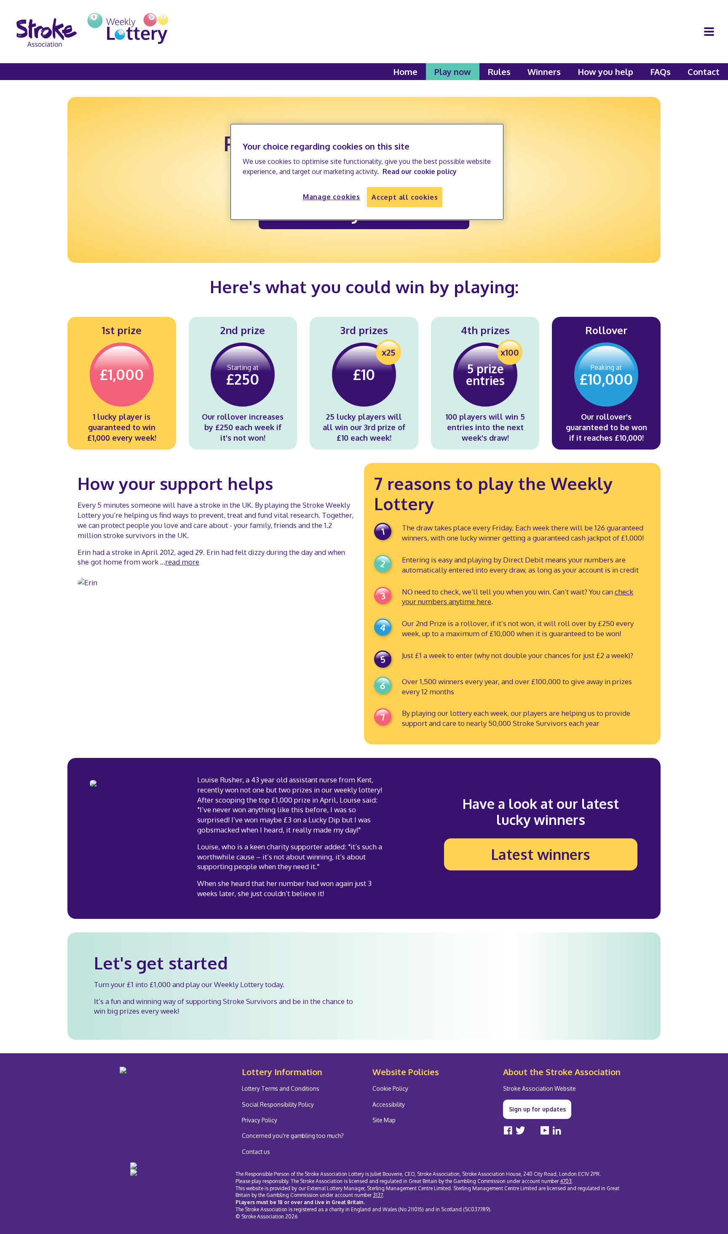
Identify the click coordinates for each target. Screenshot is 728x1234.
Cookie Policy (390, 1088)
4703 (566, 1181)
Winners (544, 71)
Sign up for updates (537, 1109)
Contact (704, 71)
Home (405, 71)
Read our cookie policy (420, 171)
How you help (605, 71)
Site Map (384, 1120)
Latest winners (540, 854)
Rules (499, 71)
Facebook (508, 1130)
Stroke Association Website (539, 1088)
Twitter (520, 1130)
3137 (378, 1195)
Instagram (532, 1130)
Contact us (256, 1151)
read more (182, 561)
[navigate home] (92, 31)
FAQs (660, 71)
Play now (452, 71)
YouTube (545, 1130)
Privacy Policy (259, 1120)
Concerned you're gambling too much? (293, 1135)
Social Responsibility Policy (278, 1104)
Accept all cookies (405, 197)
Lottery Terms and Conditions (280, 1088)
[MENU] (709, 31)
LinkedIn (557, 1130)
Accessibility (388, 1104)
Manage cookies (331, 197)
